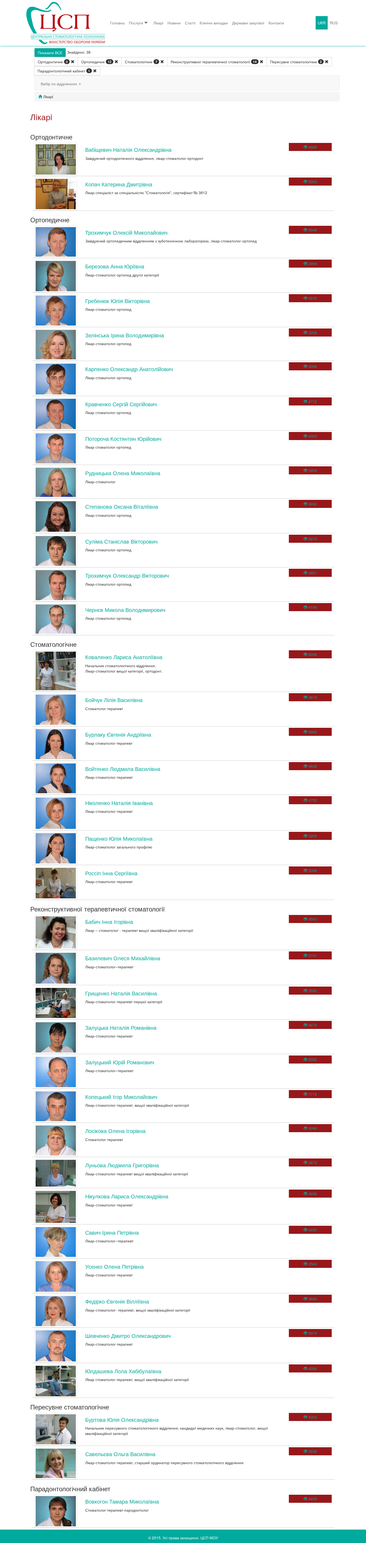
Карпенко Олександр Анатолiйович (129, 369)
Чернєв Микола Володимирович (125, 610)
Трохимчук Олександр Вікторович (127, 575)
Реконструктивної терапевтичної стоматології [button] (214, 61)
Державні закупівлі (248, 22)
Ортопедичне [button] (96, 61)
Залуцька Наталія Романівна (120, 1027)
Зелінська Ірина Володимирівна (124, 335)
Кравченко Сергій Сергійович (121, 404)
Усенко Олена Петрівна (114, 1266)
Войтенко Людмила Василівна (122, 769)
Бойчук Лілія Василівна (114, 700)
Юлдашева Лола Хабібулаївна (123, 1371)
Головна (117, 22)
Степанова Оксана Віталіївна (121, 506)
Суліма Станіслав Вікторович (121, 541)
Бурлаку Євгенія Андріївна (118, 734)
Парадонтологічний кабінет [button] (64, 70)
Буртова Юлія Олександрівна (122, 1419)
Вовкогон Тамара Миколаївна (122, 1501)
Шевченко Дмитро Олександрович (128, 1335)
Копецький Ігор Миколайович (121, 1097)
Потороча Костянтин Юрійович (123, 438)
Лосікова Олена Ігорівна (115, 1131)
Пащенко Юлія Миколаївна (118, 838)
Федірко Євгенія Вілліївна (117, 1301)
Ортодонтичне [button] (53, 61)
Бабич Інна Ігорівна (109, 921)
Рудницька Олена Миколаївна (122, 473)
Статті (190, 22)
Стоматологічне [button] (141, 61)
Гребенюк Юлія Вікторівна (117, 301)
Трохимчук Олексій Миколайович (126, 232)
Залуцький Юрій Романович (119, 1062)
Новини (174, 22)
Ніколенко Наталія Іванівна (119, 803)
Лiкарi (158, 22)
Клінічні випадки (214, 22)
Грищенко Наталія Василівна (121, 993)
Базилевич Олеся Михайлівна (122, 958)
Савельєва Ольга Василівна (120, 1454)
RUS (334, 22)
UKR (322, 22)
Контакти (276, 22)
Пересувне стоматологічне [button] (296, 61)
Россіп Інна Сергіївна (111, 873)
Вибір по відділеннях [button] (59, 83)
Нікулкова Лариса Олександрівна (126, 1196)
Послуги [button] (136, 22)
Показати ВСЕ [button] (50, 52)
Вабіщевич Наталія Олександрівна (128, 149)
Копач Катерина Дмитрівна (118, 184)
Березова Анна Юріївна (114, 266)
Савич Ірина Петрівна (112, 1232)
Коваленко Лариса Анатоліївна (123, 657)
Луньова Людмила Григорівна (122, 1165)
